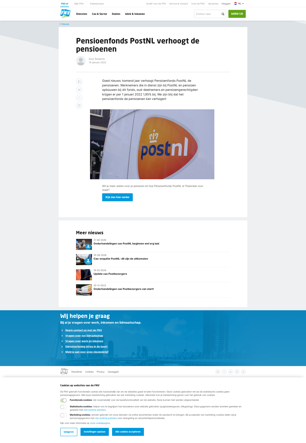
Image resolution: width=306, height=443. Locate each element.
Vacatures (213, 3)
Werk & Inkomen (135, 13)
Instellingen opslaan (95, 431)
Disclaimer (76, 371)
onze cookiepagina (100, 423)
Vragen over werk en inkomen (84, 341)
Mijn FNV (79, 3)
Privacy (101, 371)
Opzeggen (113, 371)
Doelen (116, 13)
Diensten (81, 13)
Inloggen (226, 3)
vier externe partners (106, 418)
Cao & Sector (99, 13)
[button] (239, 3)
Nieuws (65, 24)
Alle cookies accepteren (128, 431)
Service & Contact (178, 3)
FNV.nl (64, 3)
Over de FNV (198, 3)
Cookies (89, 371)
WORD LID (237, 13)
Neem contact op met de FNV (83, 330)
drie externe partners (95, 409)
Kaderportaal (97, 3)
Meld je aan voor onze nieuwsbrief (86, 351)
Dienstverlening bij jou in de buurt (86, 346)
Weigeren (69, 431)
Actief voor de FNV (156, 3)
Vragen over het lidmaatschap (84, 335)
